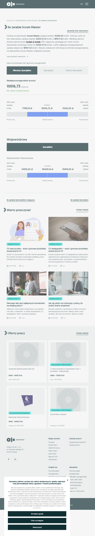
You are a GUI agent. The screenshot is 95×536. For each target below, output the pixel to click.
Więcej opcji (37, 527)
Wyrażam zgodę (37, 514)
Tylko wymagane (37, 521)
